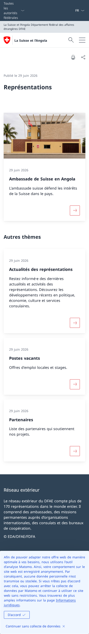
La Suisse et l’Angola (30, 40)
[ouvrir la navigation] (82, 40)
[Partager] (83, 57)
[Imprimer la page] (73, 57)
